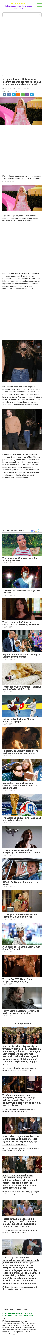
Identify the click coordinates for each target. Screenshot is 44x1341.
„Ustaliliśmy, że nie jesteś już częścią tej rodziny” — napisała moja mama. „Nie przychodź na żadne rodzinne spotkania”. (19, 1222)
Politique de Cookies (9, 1315)
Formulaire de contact (26, 1315)
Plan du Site (27, 1313)
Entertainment (18, 3)
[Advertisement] (22, 46)
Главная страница (8, 76)
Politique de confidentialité (12, 1313)
